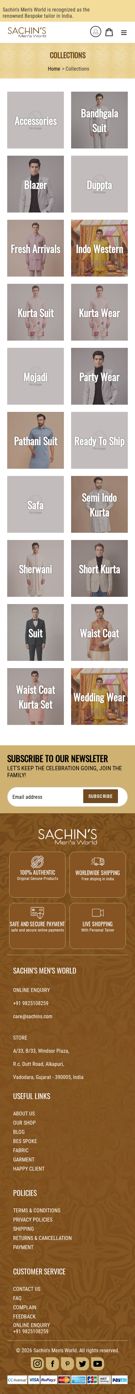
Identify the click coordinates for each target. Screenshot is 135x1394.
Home (54, 69)
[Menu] (124, 32)
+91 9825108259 (30, 1003)
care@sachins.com (32, 1016)
